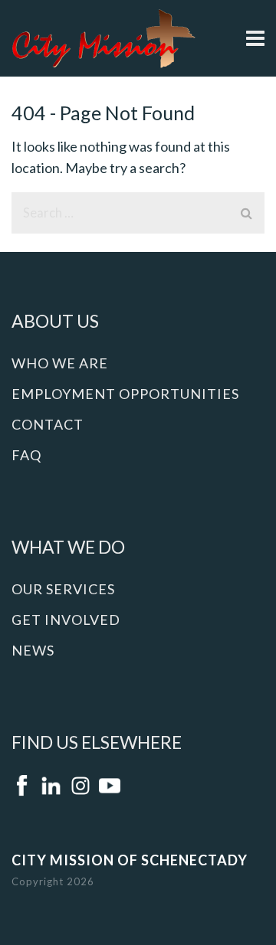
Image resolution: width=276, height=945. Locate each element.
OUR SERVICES (63, 588)
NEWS (33, 650)
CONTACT (48, 424)
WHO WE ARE (60, 363)
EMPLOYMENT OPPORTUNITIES (125, 393)
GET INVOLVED (66, 619)
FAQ (26, 454)
